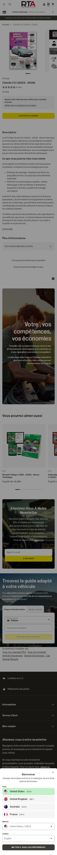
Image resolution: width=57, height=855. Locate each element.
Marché (5, 822)
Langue (5, 834)
